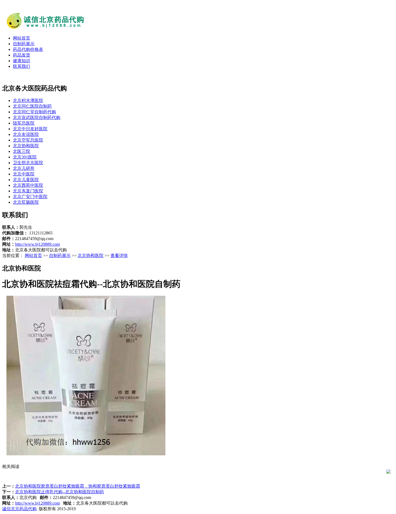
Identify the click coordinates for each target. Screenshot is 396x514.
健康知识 (21, 60)
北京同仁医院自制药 (32, 106)
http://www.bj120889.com (37, 244)
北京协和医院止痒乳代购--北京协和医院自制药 (59, 492)
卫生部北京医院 (28, 162)
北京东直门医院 (28, 191)
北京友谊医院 (26, 134)
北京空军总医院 (28, 140)
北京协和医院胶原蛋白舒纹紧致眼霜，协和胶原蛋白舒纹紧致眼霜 (77, 486)
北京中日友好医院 (30, 128)
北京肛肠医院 (26, 202)
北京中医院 (23, 174)
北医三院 (21, 151)
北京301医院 (25, 157)
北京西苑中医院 (28, 185)
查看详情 (119, 255)
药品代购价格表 (28, 49)
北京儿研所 (23, 168)
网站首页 (21, 38)
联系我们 (21, 66)
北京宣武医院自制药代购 (36, 117)
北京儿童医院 (26, 179)
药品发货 (21, 55)
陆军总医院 (23, 123)
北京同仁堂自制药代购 (34, 112)
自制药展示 (23, 43)
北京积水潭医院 (28, 100)
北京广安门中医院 (30, 196)
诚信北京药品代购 (19, 508)
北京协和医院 (26, 145)
